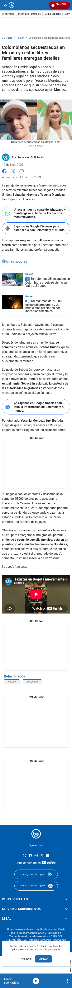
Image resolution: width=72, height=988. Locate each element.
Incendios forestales (29, 14)
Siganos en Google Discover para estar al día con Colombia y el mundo (39, 228)
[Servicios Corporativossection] (66, 909)
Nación (20, 38)
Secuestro (32, 681)
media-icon (36, 981)
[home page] (36, 834)
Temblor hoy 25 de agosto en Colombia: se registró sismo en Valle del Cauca (47, 282)
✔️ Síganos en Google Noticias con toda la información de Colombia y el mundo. (39, 406)
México (12, 681)
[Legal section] (66, 918)
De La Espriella (53, 14)
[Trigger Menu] (5, 5)
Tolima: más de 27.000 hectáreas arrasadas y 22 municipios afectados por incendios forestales (43, 306)
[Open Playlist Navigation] (67, 981)
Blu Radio (7, 38)
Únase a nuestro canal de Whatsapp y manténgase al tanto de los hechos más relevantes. (40, 213)
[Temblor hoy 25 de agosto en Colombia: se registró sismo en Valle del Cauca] (12, 279)
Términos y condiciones (29, 932)
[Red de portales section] (66, 899)
